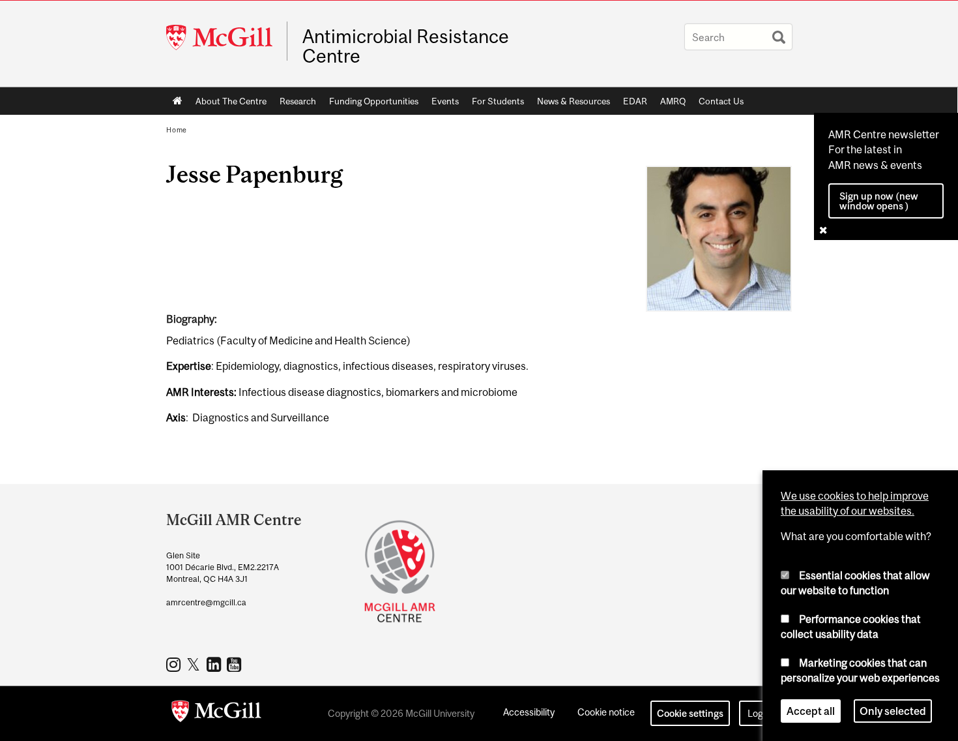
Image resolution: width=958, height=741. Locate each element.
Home (177, 101)
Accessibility (529, 712)
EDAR (635, 101)
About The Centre (231, 101)
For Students (498, 101)
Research (298, 101)
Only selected (893, 711)
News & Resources (573, 101)
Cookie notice (606, 712)
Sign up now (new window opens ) (878, 200)
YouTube (235, 664)
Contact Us (721, 101)
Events (445, 101)
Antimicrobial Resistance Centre (405, 46)
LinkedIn (215, 664)
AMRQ (673, 101)
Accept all (811, 711)
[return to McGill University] (216, 713)
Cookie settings (690, 713)
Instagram (175, 664)
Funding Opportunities (373, 101)
